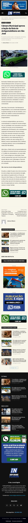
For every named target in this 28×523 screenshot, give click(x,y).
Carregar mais (13, 367)
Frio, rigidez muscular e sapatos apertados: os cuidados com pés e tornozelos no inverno (17, 410)
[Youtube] (21, 505)
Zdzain (24, 518)
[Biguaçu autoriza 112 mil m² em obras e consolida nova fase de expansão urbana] (5, 249)
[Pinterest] (14, 46)
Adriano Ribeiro (6, 42)
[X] (10, 46)
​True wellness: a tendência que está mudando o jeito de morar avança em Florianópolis (17, 235)
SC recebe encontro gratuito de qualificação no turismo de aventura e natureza (17, 242)
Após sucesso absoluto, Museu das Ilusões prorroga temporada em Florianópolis (19, 360)
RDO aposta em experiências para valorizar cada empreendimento (18, 418)
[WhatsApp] (17, 46)
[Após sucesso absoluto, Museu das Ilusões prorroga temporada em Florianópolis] (6, 361)
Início (2, 17)
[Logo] (14, 13)
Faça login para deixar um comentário (14, 261)
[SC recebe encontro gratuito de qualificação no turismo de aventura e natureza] (5, 242)
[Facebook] (7, 46)
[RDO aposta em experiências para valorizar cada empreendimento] (5, 420)
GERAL (3, 236)
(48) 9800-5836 (18, 512)
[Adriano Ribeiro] (4, 222)
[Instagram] (10, 505)
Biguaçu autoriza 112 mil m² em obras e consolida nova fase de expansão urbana (17, 249)
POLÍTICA (8, 22)
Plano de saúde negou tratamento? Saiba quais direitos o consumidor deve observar (18, 427)
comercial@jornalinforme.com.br (17, 495)
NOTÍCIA (6, 17)
